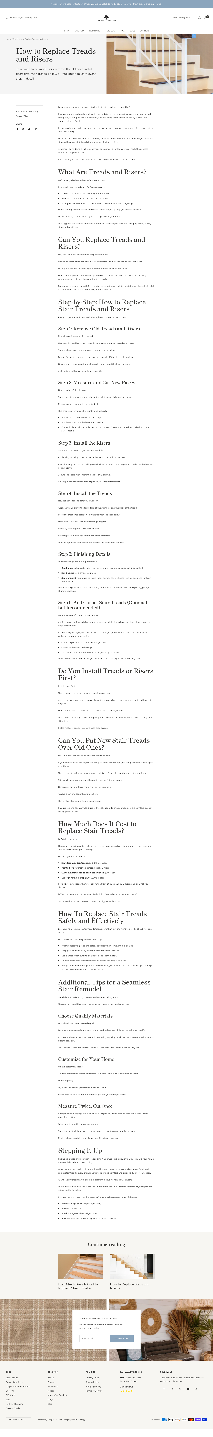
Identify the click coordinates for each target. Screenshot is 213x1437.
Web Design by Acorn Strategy (72, 1420)
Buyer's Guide (13, 1408)
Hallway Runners (14, 1404)
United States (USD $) (181, 17)
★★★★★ (126, 1391)
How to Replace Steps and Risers (129, 1286)
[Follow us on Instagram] (172, 1389)
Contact (52, 1382)
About (51, 1377)
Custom (10, 1391)
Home (8, 39)
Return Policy (92, 1382)
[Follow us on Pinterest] (180, 1389)
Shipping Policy (94, 1386)
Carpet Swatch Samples (18, 1386)
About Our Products (58, 1395)
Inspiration (53, 1386)
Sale (8, 1399)
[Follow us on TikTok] (196, 1389)
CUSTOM (79, 30)
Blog (50, 1404)
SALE (132, 30)
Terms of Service (94, 1391)
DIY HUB (144, 30)
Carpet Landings (14, 1382)
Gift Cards (11, 1395)
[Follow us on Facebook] (164, 1389)
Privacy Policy (93, 1377)
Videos (51, 1391)
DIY (14, 39)
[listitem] (17, 129)
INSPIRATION (95, 30)
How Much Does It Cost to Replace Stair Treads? (78, 1286)
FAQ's (122, 30)
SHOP (67, 30)
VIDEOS (111, 30)
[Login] (199, 17)
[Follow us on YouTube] (188, 1389)
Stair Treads (12, 1377)
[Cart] (205, 17)
